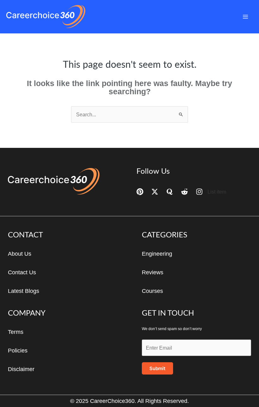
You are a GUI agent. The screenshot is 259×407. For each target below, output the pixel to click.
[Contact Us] (22, 272)
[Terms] (15, 332)
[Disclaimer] (21, 369)
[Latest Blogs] (23, 291)
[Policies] (17, 350)
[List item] (211, 192)
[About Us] (19, 253)
